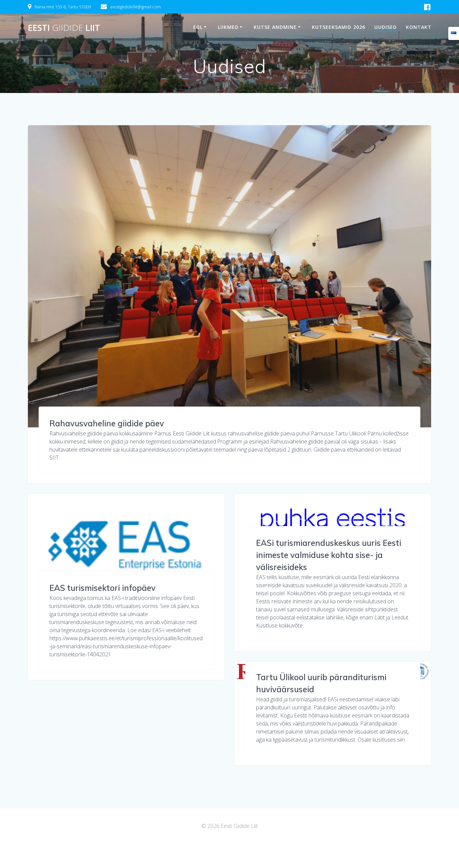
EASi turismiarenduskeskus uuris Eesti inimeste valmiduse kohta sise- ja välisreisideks (328, 555)
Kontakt (418, 27)
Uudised (385, 27)
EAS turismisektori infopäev (102, 588)
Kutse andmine (275, 27)
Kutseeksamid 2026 (338, 27)
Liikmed (228, 27)
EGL (198, 27)
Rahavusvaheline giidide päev (106, 423)
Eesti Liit (64, 28)
